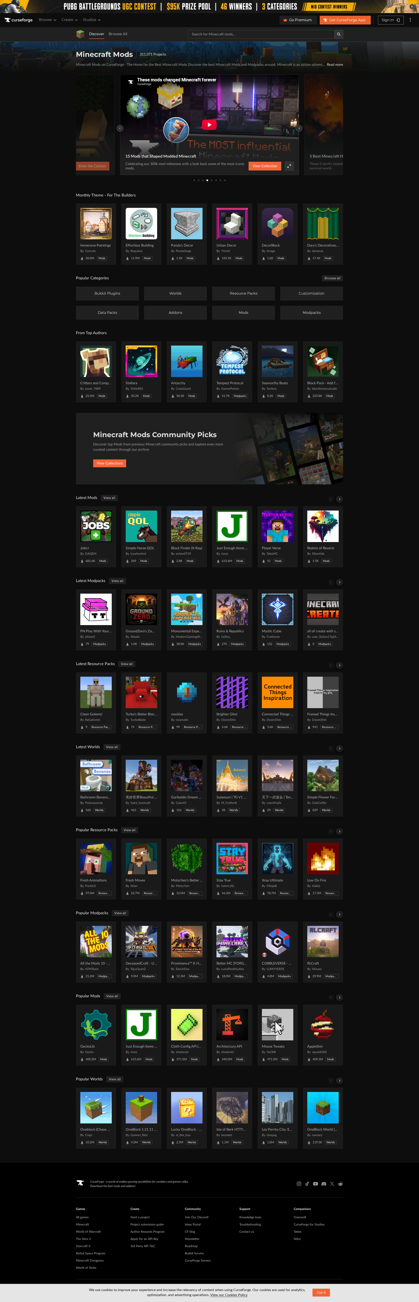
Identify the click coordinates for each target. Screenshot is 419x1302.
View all (109, 498)
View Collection (265, 166)
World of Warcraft (88, 1231)
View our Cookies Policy (228, 1295)
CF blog (190, 1231)
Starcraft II (83, 1246)
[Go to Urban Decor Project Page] (232, 234)
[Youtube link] (315, 1183)
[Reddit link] (340, 1183)
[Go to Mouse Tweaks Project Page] (278, 1035)
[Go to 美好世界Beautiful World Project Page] (141, 786)
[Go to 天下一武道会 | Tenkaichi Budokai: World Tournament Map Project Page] (278, 786)
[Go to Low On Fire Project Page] (323, 869)
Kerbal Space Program (90, 1253)
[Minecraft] (80, 34)
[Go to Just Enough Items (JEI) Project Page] (232, 536)
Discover (96, 34)
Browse (45, 20)
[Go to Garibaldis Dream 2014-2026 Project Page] (187, 786)
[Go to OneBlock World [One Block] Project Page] (323, 1118)
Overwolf (300, 1217)
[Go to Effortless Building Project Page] (141, 234)
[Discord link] (323, 1183)
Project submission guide (147, 1224)
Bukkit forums (194, 1253)
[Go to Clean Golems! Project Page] (96, 703)
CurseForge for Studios (309, 1224)
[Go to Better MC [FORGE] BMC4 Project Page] (232, 952)
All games (82, 1217)
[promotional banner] (209, 6)
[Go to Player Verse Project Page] (278, 536)
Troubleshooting (250, 1224)
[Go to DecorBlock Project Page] (278, 234)
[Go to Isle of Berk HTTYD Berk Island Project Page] (232, 1118)
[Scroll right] (339, 499)
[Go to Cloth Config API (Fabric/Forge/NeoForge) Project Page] (187, 1035)
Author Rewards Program (148, 1231)
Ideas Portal (193, 1224)
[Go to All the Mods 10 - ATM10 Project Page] (96, 952)
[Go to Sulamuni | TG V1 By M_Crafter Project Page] (232, 786)
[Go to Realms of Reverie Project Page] (323, 536)
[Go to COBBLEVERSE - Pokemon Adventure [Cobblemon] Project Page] (278, 952)
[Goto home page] (19, 20)
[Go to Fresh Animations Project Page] (96, 869)
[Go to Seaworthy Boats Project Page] (278, 371)
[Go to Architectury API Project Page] (232, 1035)
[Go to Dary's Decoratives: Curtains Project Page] (323, 234)
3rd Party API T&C (143, 1246)
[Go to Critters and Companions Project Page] (96, 371)
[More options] (410, 20)
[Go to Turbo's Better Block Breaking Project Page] (141, 703)
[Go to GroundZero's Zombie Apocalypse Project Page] (141, 619)
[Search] (339, 34)
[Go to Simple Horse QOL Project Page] (141, 536)
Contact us (246, 1231)
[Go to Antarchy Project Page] (187, 371)
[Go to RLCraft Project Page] (323, 952)
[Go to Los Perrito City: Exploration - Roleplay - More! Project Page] (278, 1118)
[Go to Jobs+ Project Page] (96, 536)
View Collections (110, 463)
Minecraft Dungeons (90, 1260)
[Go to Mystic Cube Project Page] (278, 619)
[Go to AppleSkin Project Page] (323, 1035)
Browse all (332, 278)
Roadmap (191, 1246)
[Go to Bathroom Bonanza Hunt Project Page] (96, 786)
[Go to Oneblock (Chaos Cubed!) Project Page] (96, 1118)
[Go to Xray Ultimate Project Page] (278, 869)
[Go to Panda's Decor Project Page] (187, 234)
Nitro (297, 1239)
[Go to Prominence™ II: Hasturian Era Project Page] (187, 952)
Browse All (118, 34)
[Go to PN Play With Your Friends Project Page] (96, 619)
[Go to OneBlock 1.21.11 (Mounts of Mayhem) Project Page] (141, 1118)
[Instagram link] (299, 1183)
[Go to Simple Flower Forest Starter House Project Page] (323, 786)
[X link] (332, 1183)
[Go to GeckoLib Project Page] (96, 1035)
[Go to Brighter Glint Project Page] (232, 703)
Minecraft (82, 1224)
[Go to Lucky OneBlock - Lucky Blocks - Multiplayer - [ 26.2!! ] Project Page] (187, 1118)
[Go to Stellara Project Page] (141, 371)
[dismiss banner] (412, 6)
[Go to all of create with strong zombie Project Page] (323, 619)
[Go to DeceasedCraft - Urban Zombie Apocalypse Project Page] (141, 952)
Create (67, 20)
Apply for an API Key (144, 1239)
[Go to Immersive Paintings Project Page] (96, 234)
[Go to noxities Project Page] (187, 703)
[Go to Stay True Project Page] (232, 869)
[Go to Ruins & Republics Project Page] (232, 619)
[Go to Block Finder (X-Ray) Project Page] (187, 536)
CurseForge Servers (198, 1260)
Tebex (297, 1231)
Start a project (140, 1217)
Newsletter (192, 1239)
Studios (89, 20)
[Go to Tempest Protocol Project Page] (232, 371)
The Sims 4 (83, 1239)
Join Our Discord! (197, 1217)
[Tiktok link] (307, 1183)
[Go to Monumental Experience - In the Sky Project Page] (187, 619)
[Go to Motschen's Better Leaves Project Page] (187, 869)
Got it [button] (321, 1292)
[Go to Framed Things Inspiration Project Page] (323, 703)
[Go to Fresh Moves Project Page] (141, 869)
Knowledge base (250, 1217)
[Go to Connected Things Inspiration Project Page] (278, 703)
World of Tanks (86, 1267)
